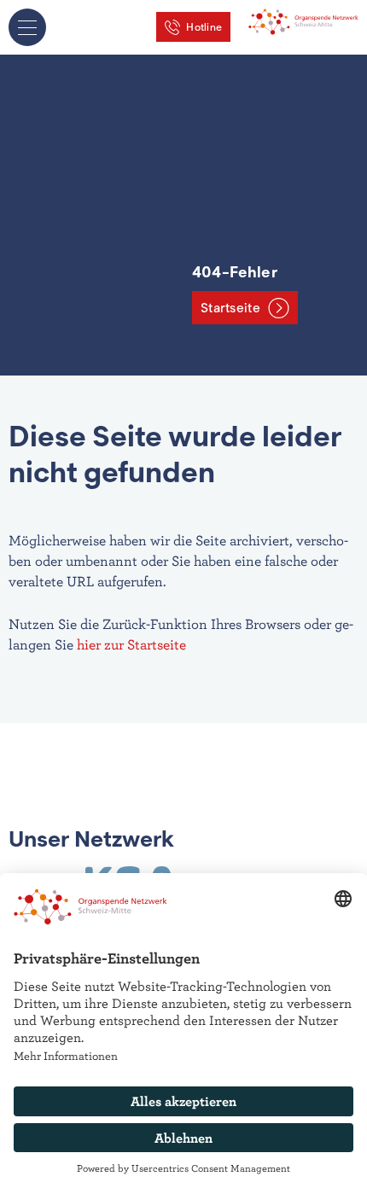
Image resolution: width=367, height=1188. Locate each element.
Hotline (204, 26)
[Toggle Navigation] (27, 27)
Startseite (230, 308)
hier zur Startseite (131, 644)
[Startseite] (303, 19)
